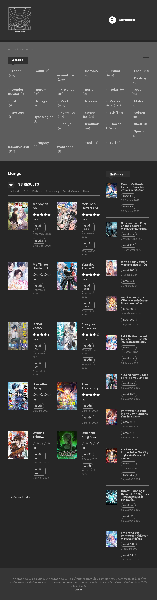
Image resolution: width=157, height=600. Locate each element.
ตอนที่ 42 (38, 227)
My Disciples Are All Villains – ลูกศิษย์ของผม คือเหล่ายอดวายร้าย (134, 300)
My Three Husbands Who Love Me (41, 270)
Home (12, 49)
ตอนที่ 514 (128, 195)
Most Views (71, 191)
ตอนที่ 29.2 (87, 305)
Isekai (116, 90)
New (86, 191)
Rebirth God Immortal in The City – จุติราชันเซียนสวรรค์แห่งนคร (134, 454)
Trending (52, 191)
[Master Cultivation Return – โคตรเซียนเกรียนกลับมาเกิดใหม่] (111, 190)
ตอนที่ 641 (128, 555)
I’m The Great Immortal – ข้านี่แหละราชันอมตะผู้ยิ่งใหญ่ (134, 535)
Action (15, 73)
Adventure (65, 77)
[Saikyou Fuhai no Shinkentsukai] (67, 336)
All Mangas (26, 49)
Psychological (43, 119)
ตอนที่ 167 (128, 505)
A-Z (25, 191)
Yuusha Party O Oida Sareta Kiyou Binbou (134, 376)
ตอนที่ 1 (38, 285)
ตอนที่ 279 (128, 281)
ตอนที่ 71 (127, 433)
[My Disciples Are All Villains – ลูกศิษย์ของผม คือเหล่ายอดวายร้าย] (111, 303)
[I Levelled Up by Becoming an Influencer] (18, 396)
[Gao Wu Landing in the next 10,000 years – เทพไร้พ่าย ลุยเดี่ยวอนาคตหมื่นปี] (111, 497)
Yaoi (91, 143)
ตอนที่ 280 (128, 270)
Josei (137, 92)
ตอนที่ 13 (88, 406)
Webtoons (65, 149)
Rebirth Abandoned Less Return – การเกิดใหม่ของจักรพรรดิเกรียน (134, 339)
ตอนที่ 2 (88, 454)
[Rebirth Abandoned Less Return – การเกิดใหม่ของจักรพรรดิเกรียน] (111, 342)
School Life (89, 115)
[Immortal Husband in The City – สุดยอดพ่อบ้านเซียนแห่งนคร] (111, 417)
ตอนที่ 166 (128, 516)
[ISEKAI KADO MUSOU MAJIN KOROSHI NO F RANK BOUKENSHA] (18, 336)
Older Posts (21, 497)
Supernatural (18, 149)
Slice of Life (113, 126)
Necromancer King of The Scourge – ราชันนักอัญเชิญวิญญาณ (134, 226)
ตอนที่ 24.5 (87, 227)
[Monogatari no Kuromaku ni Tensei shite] (18, 216)
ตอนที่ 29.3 (87, 287)
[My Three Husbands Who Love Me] (18, 276)
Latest (14, 191)
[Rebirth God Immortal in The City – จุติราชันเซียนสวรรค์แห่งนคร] (111, 455)
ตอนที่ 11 (87, 345)
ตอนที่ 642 (128, 544)
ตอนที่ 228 (128, 245)
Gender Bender (16, 92)
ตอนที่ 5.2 (38, 471)
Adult (42, 71)
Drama (113, 73)
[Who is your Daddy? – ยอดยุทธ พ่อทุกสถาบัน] (111, 268)
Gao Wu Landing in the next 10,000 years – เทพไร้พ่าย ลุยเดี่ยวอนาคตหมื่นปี (135, 495)
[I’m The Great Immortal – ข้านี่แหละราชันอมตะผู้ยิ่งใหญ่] (111, 539)
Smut (140, 124)
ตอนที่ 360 (129, 319)
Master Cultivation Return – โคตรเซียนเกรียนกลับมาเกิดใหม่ (133, 187)
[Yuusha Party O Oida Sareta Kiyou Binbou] (67, 276)
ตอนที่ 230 (128, 347)
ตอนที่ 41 (39, 241)
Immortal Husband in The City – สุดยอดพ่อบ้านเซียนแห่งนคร (134, 413)
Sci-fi (116, 113)
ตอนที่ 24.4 (87, 245)
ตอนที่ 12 (88, 417)
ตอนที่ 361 (128, 309)
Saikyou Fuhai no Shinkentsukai (94, 328)
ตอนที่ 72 (127, 422)
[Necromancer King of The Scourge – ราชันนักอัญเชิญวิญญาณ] (111, 229)
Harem (40, 92)
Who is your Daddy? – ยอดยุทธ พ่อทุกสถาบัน (134, 263)
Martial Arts (113, 103)
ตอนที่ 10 (88, 360)
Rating (37, 191)
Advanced (127, 20)
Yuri (114, 143)
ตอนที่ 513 (128, 206)
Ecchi (141, 71)
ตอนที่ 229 (128, 234)
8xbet (78, 590)
